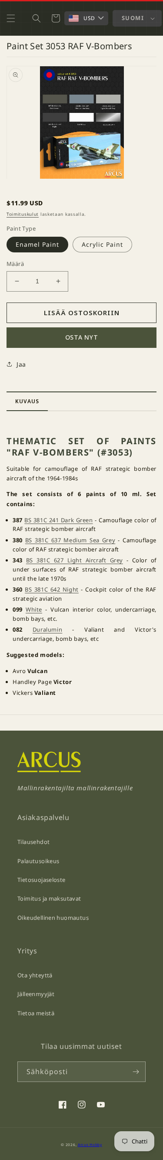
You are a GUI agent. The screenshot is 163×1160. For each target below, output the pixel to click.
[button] (10, 18)
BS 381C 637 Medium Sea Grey (70, 540)
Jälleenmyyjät (35, 994)
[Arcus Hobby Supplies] (48, 770)
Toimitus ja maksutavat (49, 898)
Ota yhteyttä (35, 975)
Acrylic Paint (102, 244)
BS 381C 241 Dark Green (58, 520)
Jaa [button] (21, 364)
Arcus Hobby (90, 1144)
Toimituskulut (23, 214)
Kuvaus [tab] (27, 401)
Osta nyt (81, 337)
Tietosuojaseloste (41, 880)
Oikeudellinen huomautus (53, 918)
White (34, 609)
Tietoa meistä (35, 1013)
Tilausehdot (33, 842)
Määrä (15, 264)
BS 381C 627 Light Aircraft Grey (74, 560)
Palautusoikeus (38, 861)
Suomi (133, 18)
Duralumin (47, 629)
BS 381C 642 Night (52, 589)
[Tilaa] (135, 1071)
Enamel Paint (37, 244)
